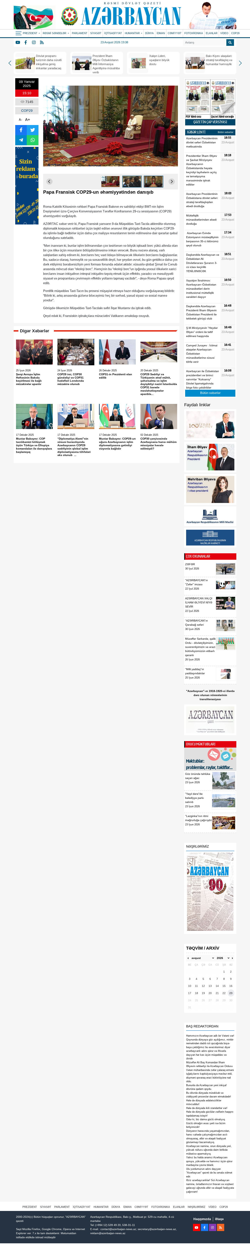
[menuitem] (110, 181)
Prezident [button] (30, 33)
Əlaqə (219, 1219)
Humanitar (101, 1206)
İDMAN (161, 33)
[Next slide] (172, 181)
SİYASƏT (95, 33)
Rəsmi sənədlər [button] (55, 33)
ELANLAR (211, 33)
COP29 (235, 33)
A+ (27, 119)
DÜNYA (149, 33)
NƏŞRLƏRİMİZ (196, 1206)
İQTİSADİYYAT (113, 33)
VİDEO (224, 33)
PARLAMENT (79, 33)
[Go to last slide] (49, 181)
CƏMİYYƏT (174, 33)
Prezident (29, 1206)
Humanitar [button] (132, 33)
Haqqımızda (202, 1219)
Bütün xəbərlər (225, 132)
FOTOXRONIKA (193, 33)
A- (20, 119)
